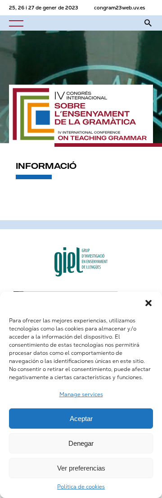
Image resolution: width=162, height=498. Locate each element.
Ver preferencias (81, 468)
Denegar (81, 443)
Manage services (81, 394)
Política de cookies (81, 486)
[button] (148, 303)
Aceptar (81, 418)
